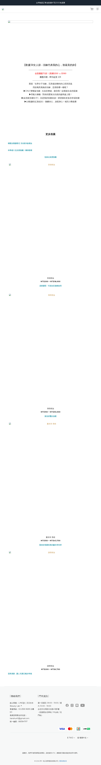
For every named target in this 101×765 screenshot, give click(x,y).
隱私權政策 (63, 761)
